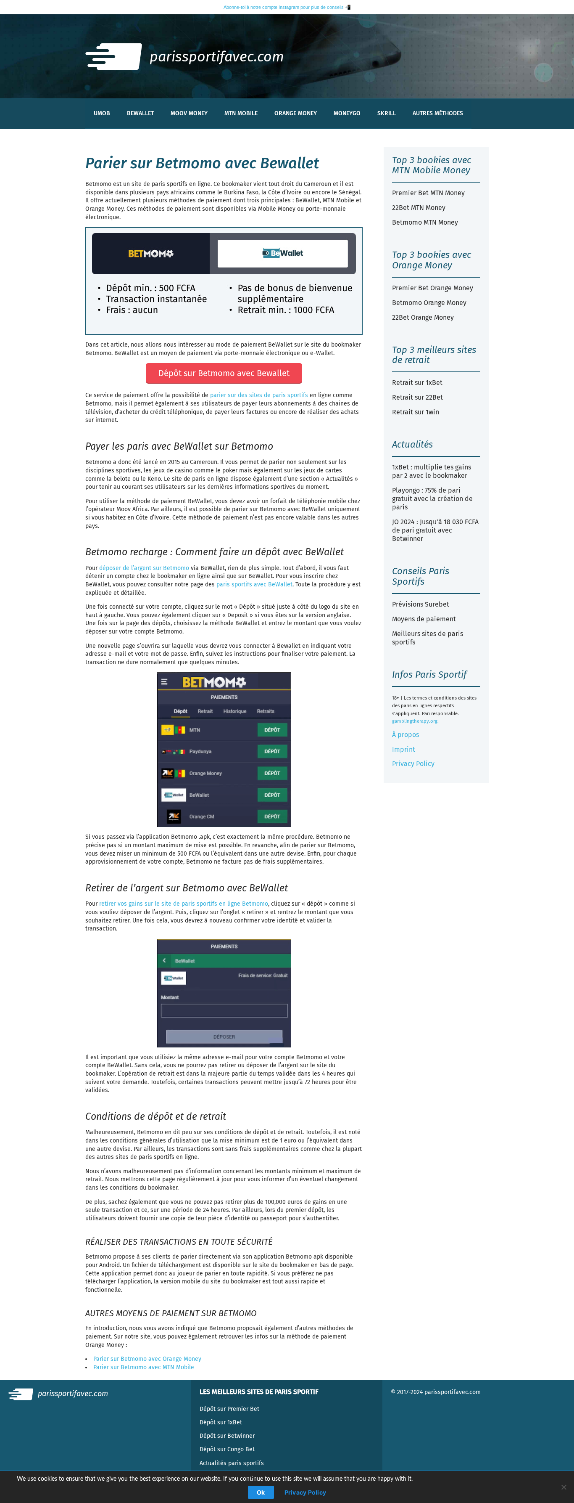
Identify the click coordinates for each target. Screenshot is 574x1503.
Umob (102, 113)
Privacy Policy (413, 764)
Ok (261, 1492)
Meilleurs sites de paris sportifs (427, 638)
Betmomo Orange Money (429, 303)
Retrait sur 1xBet (417, 383)
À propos (405, 735)
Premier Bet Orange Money (432, 288)
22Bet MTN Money (418, 208)
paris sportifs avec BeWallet (254, 584)
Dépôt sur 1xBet (221, 1422)
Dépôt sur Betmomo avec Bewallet (224, 373)
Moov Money (189, 113)
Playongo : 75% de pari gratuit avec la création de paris (432, 498)
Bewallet (140, 113)
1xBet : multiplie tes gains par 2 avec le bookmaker (431, 471)
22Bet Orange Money (423, 317)
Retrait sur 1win (415, 412)
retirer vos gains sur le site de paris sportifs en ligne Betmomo (183, 903)
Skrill (386, 113)
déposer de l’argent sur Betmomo (144, 568)
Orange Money (295, 113)
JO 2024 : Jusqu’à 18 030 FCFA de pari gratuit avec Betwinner (435, 530)
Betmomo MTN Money (425, 222)
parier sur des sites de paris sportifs (259, 395)
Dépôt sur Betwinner (227, 1435)
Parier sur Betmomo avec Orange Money (147, 1359)
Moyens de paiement (424, 619)
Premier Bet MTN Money (428, 193)
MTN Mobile (241, 113)
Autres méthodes (438, 113)
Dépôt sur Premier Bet (229, 1409)
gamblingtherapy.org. (415, 721)
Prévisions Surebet (420, 604)
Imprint (403, 749)
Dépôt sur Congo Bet (227, 1449)
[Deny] (563, 1487)
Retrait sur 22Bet (417, 397)
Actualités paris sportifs (232, 1463)
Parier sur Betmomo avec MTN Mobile (143, 1367)
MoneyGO (347, 113)
